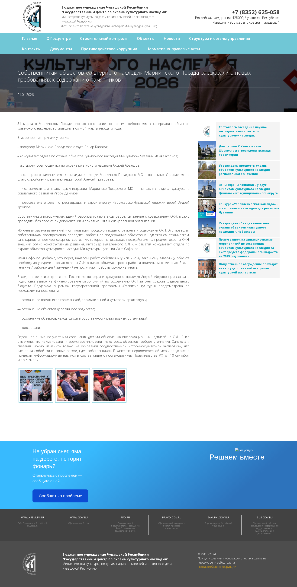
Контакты (31, 48)
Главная (29, 38)
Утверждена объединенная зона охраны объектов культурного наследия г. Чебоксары (244, 227)
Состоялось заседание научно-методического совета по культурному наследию (243, 131)
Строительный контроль (104, 38)
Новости (172, 38)
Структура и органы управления (219, 38)
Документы (61, 48)
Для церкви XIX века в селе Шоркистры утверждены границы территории (245, 150)
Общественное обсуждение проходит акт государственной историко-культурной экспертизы (248, 268)
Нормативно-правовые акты (173, 48)
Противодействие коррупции (109, 48)
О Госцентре (58, 38)
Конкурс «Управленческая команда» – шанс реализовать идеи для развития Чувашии (249, 208)
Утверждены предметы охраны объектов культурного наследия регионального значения (244, 170)
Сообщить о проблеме (60, 496)
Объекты (146, 38)
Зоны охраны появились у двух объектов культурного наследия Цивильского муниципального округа (248, 189)
